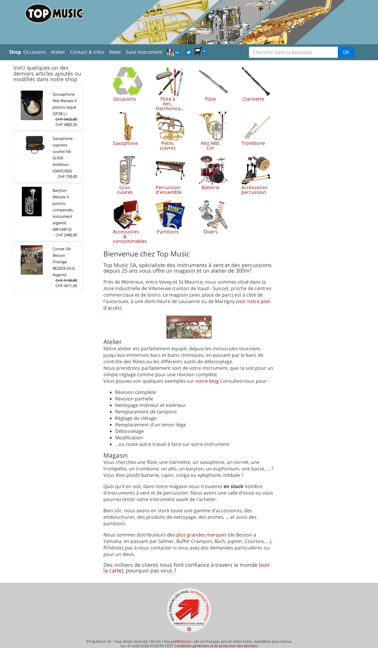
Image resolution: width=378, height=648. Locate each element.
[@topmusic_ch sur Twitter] (188, 52)
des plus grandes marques (197, 534)
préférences (181, 641)
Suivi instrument (144, 52)
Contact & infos (87, 52)
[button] (125, 87)
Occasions (34, 52)
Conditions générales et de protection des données (216, 646)
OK (346, 52)
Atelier (58, 52)
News (115, 52)
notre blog (207, 381)
